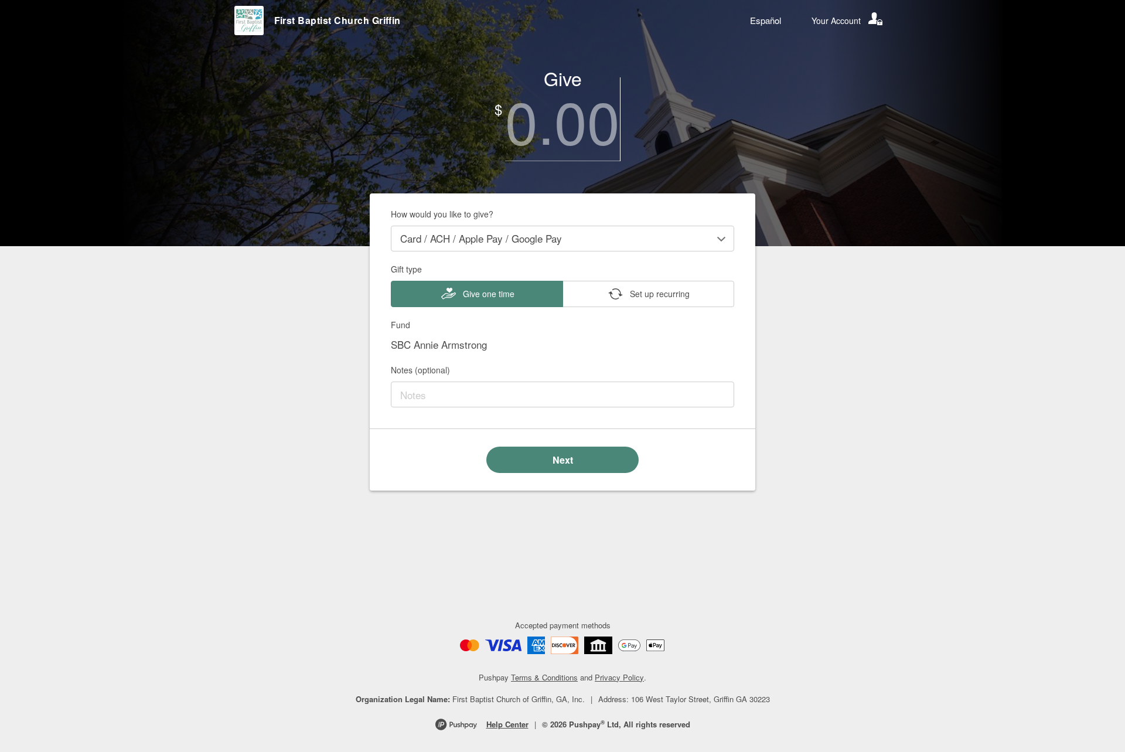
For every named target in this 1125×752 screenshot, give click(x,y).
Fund (400, 325)
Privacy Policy (619, 677)
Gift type (406, 269)
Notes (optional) (420, 370)
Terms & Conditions (544, 677)
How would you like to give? (442, 214)
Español (765, 20)
